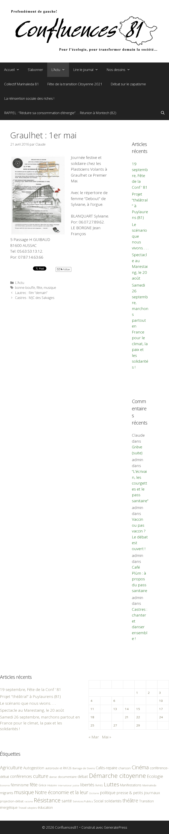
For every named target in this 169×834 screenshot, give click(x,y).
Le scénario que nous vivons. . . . (28, 703)
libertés (87, 785)
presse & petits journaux (138, 792)
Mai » (106, 737)
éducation (45, 807)
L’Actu (55, 69)
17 (161, 709)
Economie (5, 785)
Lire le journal (83, 69)
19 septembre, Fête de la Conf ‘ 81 (140, 175)
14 (127, 709)
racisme (29, 801)
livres (99, 785)
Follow (66, 269)
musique (50, 287)
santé (67, 801)
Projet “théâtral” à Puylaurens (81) (30, 696)
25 (92, 725)
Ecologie (155, 776)
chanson (124, 768)
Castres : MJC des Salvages (34, 297)
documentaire (67, 777)
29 (138, 725)
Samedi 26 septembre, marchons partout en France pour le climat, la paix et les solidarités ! (40, 722)
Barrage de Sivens (84, 768)
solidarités (113, 800)
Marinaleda (149, 785)
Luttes (111, 784)
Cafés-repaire (106, 767)
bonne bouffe (25, 287)
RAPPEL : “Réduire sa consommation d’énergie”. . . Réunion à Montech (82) (60, 112)
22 (138, 717)
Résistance (47, 800)
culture (40, 776)
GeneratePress (115, 827)
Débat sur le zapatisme (128, 84)
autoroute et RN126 (58, 768)
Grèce (42, 785)
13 (115, 709)
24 (161, 717)
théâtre (130, 800)
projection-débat (11, 801)
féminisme (20, 784)
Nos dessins (116, 69)
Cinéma (140, 767)
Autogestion (33, 767)
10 (161, 701)
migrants (6, 792)
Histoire (52, 785)
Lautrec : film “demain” (31, 292)
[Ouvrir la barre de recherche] (162, 113)
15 (138, 709)
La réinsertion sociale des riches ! (29, 98)
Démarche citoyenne (117, 776)
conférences (21, 776)
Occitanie (94, 793)
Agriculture (11, 767)
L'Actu (19, 282)
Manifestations (130, 785)
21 (127, 717)
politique (107, 792)
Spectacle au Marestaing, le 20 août (140, 266)
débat (83, 776)
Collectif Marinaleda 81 (21, 84)
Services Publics (83, 801)
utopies (32, 808)
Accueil (9, 69)
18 (92, 717)
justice (76, 785)
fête (39, 287)
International (65, 785)
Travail (22, 808)
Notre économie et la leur (61, 792)
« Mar (94, 737)
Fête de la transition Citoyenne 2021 (74, 84)
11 (92, 709)
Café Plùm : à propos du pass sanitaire (139, 578)
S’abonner (35, 69)
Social (98, 800)
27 (115, 725)
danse (53, 777)
